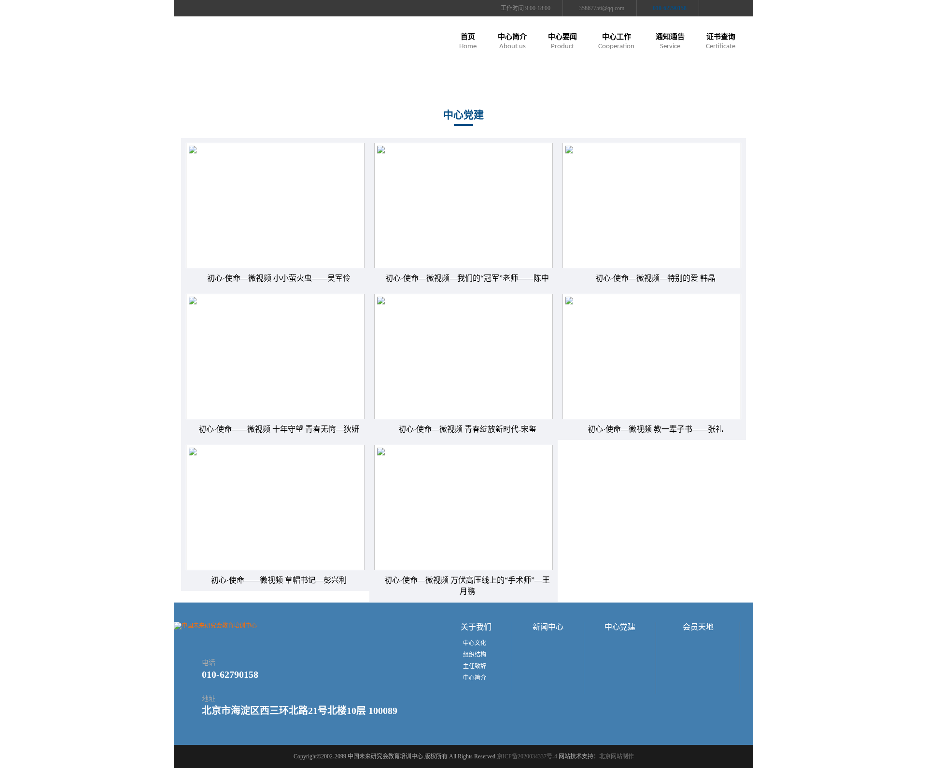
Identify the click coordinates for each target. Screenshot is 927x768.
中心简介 (474, 677)
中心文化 (474, 643)
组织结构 (474, 654)
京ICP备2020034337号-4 (527, 756)
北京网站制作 (616, 756)
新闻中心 (548, 627)
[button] (512, 43)
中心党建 (619, 627)
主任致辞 (474, 666)
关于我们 (476, 627)
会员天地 (698, 627)
